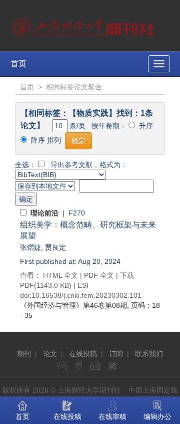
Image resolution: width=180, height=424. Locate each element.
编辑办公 (158, 417)
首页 (18, 63)
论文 (50, 354)
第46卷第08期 (73, 305)
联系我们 (149, 354)
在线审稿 (112, 417)
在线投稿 (83, 354)
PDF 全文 (99, 275)
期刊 (24, 354)
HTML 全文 (60, 275)
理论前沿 (44, 213)
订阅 (116, 354)
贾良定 (55, 247)
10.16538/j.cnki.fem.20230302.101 (87, 295)
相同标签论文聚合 (74, 87)
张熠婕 (30, 247)
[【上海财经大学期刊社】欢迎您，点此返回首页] (85, 25)
